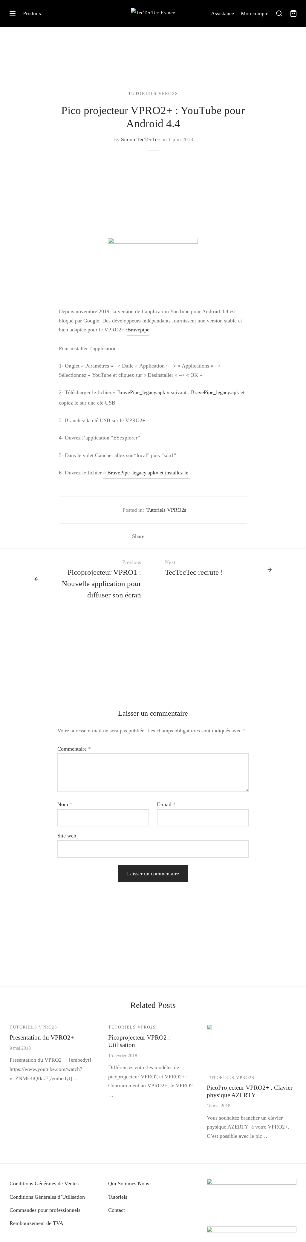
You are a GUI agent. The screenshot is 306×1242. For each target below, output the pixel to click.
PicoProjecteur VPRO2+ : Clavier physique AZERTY (250, 1091)
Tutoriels (117, 1197)
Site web (66, 836)
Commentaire (74, 749)
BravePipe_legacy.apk (141, 392)
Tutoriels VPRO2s (153, 93)
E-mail (166, 804)
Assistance (222, 13)
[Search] (279, 13)
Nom (64, 804)
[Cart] (293, 13)
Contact (116, 1210)
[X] (160, 536)
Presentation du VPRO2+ (42, 1037)
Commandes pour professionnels (45, 1210)
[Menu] (12, 13)
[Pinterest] (169, 536)
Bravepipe (138, 330)
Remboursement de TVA (36, 1223)
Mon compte (254, 13)
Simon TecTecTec (140, 139)
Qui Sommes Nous (128, 1183)
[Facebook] (151, 536)
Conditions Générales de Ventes (44, 1183)
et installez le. (175, 473)
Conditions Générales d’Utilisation (47, 1197)
